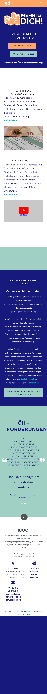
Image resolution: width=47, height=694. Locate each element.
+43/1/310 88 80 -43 (13, 597)
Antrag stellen (22, 46)
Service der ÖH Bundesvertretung (23, 62)
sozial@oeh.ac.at (13, 594)
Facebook (34, 571)
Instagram (34, 577)
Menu (41, 3)
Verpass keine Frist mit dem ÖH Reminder (23, 392)
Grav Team (27, 614)
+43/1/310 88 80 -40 (13, 600)
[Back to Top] (24, 517)
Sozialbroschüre (28, 379)
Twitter (34, 574)
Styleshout (26, 611)
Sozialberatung (32, 383)
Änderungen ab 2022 (23, 54)
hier (25, 468)
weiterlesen (10, 120)
